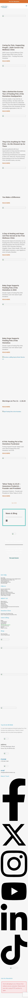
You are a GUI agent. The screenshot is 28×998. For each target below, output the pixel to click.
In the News (3, 622)
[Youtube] (14, 902)
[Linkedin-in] (14, 933)
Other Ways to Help (5, 595)
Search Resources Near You (8, 580)
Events (2, 627)
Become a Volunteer (6, 594)
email (2, 770)
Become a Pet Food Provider (8, 593)
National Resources (6, 582)
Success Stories (5, 625)
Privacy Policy (4, 605)
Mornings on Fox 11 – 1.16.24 (14, 401)
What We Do (4, 601)
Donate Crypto (4, 591)
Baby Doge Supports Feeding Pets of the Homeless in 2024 (10, 288)
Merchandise (4, 633)
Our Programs (4, 602)
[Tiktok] (14, 964)
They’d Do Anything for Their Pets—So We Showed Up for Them (13, 144)
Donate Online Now (5, 589)
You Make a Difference (11, 197)
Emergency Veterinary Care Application (11, 578)
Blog (2, 620)
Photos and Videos (5, 624)
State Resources (5, 581)
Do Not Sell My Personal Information (10, 606)
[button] (14, 521)
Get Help (3, 577)
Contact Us (3, 604)
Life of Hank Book (5, 635)
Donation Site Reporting (7, 613)
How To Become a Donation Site (9, 614)
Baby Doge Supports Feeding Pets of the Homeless (10, 340)
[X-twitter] (14, 847)
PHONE (3, 759)
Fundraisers (4, 621)
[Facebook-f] (14, 820)
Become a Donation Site (7, 592)
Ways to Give (4, 590)
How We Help (4, 583)
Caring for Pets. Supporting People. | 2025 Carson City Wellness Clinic (13, 47)
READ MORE (6, 61)
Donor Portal (4, 607)
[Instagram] (14, 878)
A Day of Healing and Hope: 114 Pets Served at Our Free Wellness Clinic (13, 236)
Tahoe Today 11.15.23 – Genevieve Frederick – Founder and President (11, 486)
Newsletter (3, 623)
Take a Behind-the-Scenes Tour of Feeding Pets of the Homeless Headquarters (13, 94)
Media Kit (3, 603)
